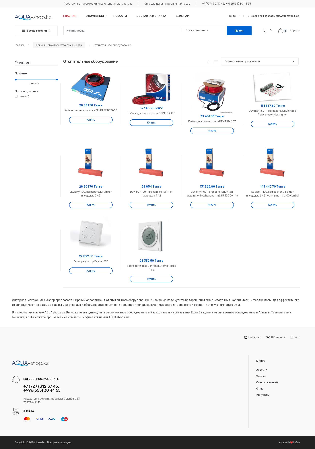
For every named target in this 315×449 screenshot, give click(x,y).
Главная (69, 16)
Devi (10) (24, 96)
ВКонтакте (278, 337)
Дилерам (182, 16)
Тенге (232, 16)
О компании (95, 16)
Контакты (262, 394)
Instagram (254, 337)
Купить (91, 119)
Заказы (261, 376)
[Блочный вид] (209, 61)
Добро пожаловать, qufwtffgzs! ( (271, 16)
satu (297, 337)
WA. (298, 442)
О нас (259, 388)
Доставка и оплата (151, 16)
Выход (295, 16)
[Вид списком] (216, 61)
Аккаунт (261, 370)
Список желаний (267, 382)
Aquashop (40, 442)
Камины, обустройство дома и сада (59, 45)
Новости (120, 16)
